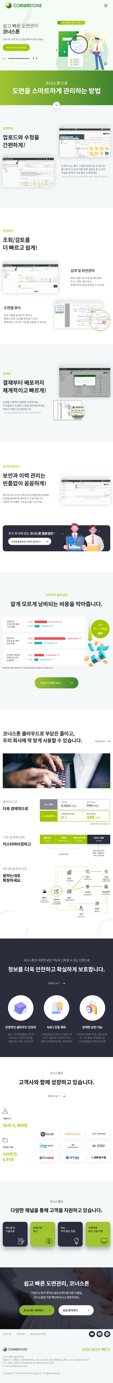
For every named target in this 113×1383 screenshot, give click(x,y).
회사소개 (7, 1334)
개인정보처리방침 (38, 1334)
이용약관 (21, 1334)
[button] (33, 58)
